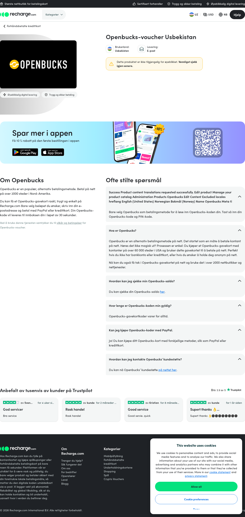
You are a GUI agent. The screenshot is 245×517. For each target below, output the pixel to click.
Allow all (196, 486)
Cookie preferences (196, 499)
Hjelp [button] (237, 14)
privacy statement (196, 476)
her (162, 292)
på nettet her (167, 370)
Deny (196, 509)
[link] (25, 152)
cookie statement (220, 472)
